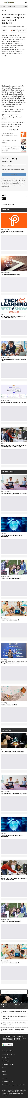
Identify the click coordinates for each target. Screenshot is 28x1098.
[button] (2, 2)
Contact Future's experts (8, 1054)
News (4, 199)
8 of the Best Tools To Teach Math (14, 1011)
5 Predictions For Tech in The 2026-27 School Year (15, 1024)
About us (4, 1074)
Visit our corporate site (14, 1039)
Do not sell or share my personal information (13, 1085)
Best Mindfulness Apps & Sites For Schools (14, 1017)
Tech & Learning (7, 26)
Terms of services (20, 179)
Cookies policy (5, 1061)
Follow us (15, 30)
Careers (4, 1068)
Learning (4, 10)
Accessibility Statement (8, 1081)
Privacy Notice (22, 180)
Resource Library (12, 6)
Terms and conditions (7, 1051)
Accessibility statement (8, 1064)
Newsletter (23, 30)
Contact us (4, 1078)
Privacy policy (5, 1057)
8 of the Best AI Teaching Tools (13, 1029)
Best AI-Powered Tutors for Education (12, 1006)
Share (5, 30)
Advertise (4, 1071)
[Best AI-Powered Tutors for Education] (14, 1001)
